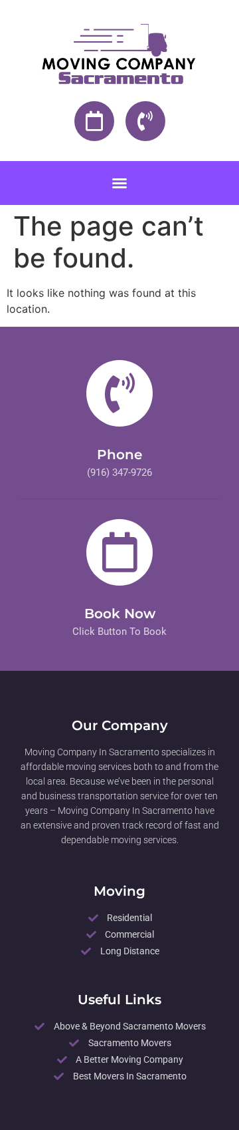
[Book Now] (119, 552)
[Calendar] (94, 121)
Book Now (119, 614)
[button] (119, 183)
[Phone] (119, 393)
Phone (119, 455)
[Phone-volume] (145, 121)
